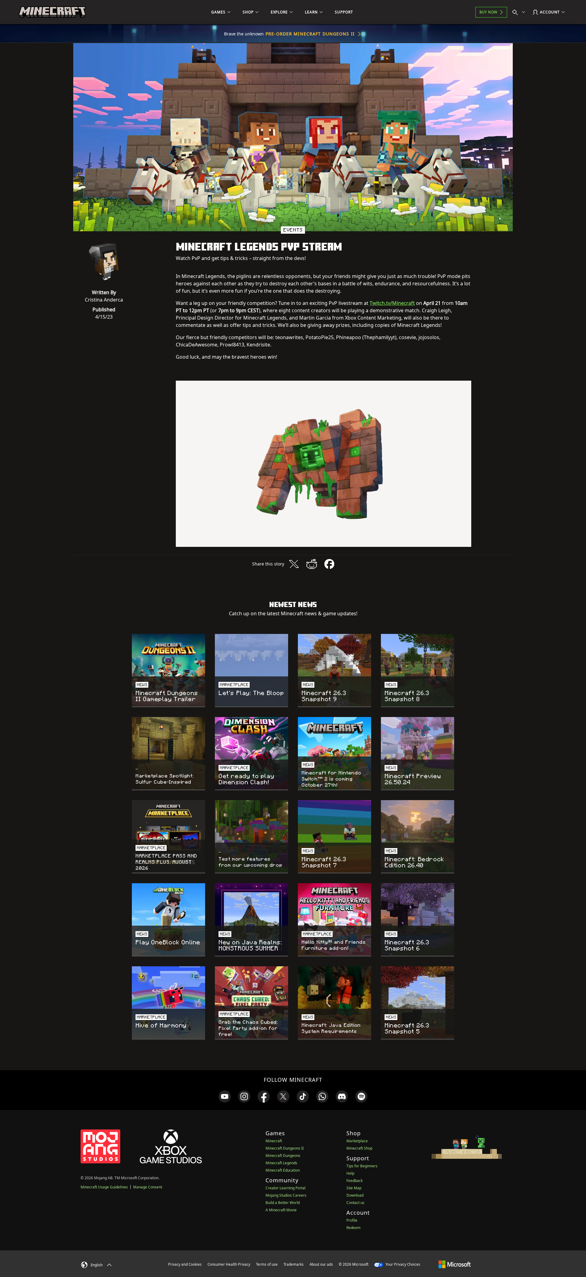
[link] (225, 1096)
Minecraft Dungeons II (285, 1148)
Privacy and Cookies (185, 1264)
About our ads (321, 1264)
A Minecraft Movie (281, 1210)
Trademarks (294, 1264)
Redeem (353, 1227)
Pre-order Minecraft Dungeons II (310, 34)
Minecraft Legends (281, 1162)
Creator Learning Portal (286, 1188)
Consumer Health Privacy (229, 1264)
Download (355, 1195)
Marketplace (357, 1140)
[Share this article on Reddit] (311, 564)
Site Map (353, 1188)
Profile (351, 1220)
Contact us (355, 1202)
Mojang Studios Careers (286, 1195)
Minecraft (274, 1140)
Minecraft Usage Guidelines (104, 1187)
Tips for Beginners (362, 1166)
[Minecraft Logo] (52, 12)
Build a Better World (283, 1202)
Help (350, 1173)
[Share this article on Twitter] (294, 564)
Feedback (354, 1180)
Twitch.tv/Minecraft (392, 303)
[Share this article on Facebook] (329, 564)
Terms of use (267, 1264)
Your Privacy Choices (402, 1264)
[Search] (520, 12)
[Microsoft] (455, 1264)
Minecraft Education (283, 1170)
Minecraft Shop (359, 1148)
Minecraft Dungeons (283, 1155)
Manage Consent (147, 1187)
